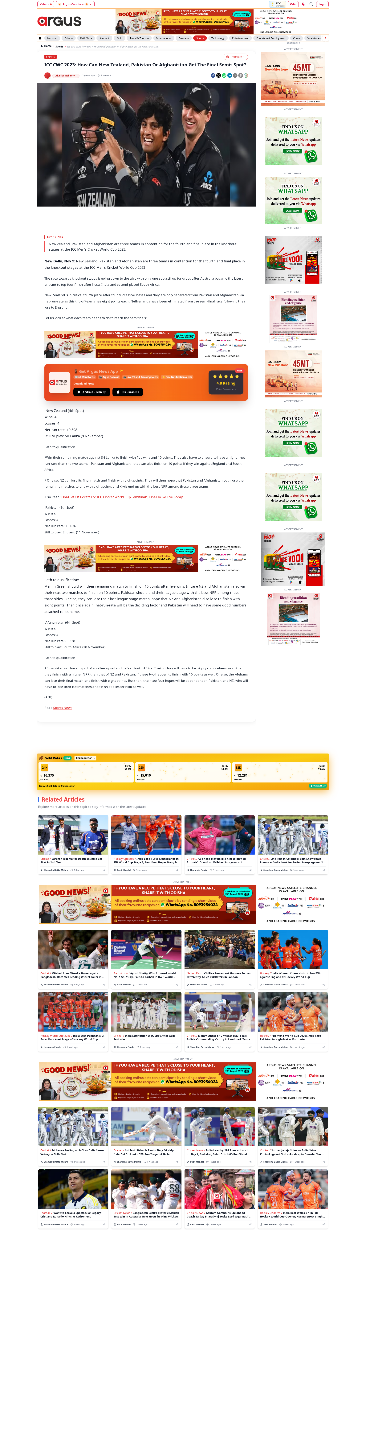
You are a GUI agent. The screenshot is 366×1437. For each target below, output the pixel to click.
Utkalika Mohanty (65, 75)
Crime (296, 38)
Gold (119, 38)
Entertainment (240, 38)
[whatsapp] (224, 75)
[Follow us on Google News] (246, 75)
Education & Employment (271, 38)
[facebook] (213, 75)
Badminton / (121, 973)
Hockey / (265, 973)
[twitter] (218, 75)
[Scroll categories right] (325, 38)
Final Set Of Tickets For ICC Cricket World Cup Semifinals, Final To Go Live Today (122, 497)
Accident (104, 38)
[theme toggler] (303, 4)
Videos (44, 4)
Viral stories (314, 38)
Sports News (62, 707)
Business (184, 38)
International (163, 38)
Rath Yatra (86, 38)
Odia (293, 4)
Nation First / (195, 973)
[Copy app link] (240, 75)
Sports (200, 38)
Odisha (69, 38)
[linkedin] (229, 75)
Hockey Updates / (125, 858)
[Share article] (104, 870)
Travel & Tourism (139, 38)
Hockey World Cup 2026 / (56, 1035)
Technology (218, 38)
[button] (86, 772)
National (52, 38)
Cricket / (45, 858)
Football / (46, 1213)
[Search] (311, 4)
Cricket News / (196, 1150)
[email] (235, 75)
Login (322, 4)
